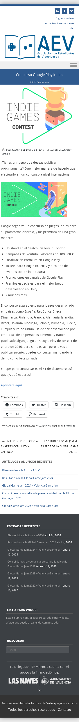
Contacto (64, 709)
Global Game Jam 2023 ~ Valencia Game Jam (30, 506)
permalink (70, 426)
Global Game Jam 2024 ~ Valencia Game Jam (30, 485)
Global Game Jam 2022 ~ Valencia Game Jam (34, 585)
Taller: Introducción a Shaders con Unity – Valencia (19, 446)
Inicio (33, 82)
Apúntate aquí (11, 385)
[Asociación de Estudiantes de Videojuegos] (39, 58)
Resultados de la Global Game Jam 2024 (27, 478)
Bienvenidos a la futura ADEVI (21, 470)
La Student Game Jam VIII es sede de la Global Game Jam (59, 446)
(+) (39, 690)
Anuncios (43, 82)
